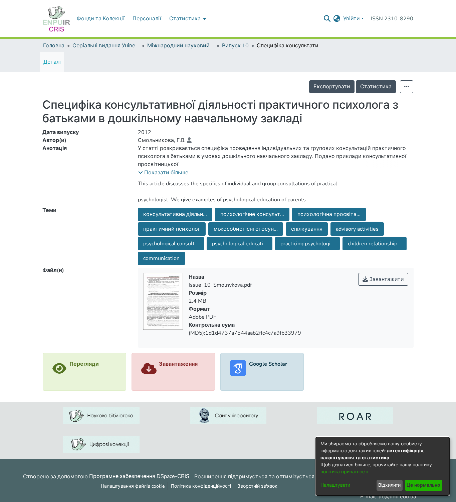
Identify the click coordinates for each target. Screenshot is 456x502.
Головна (53, 45)
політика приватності (344, 472)
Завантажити (386, 279)
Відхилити (389, 485)
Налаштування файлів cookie (133, 486)
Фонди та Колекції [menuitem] (101, 18)
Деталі (52, 62)
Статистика (376, 86)
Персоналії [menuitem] (147, 18)
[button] (163, 172)
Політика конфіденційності (201, 486)
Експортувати (331, 86)
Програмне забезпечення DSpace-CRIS (139, 476)
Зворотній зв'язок (257, 486)
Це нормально (423, 485)
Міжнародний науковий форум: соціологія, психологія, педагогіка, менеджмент (180, 45)
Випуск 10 (235, 45)
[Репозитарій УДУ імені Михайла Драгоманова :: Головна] (56, 18)
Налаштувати (335, 485)
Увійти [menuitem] (351, 18)
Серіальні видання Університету (105, 45)
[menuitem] (187, 18)
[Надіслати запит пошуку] (327, 19)
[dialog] (382, 466)
